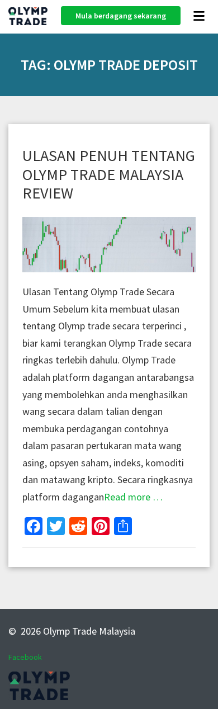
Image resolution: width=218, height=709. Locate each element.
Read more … (133, 496)
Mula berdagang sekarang (120, 16)
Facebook (25, 657)
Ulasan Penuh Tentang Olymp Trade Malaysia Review (108, 174)
